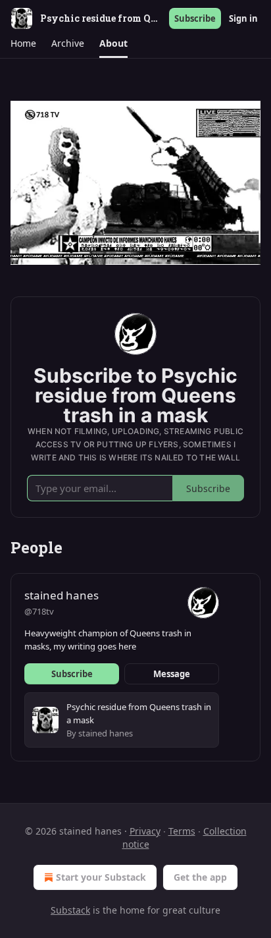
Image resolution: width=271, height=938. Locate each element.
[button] (23, 43)
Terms (181, 831)
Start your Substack (101, 877)
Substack (70, 910)
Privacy (145, 831)
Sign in (243, 18)
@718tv (39, 611)
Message (171, 674)
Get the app (200, 877)
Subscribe (195, 18)
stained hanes (61, 595)
